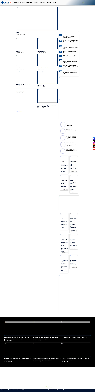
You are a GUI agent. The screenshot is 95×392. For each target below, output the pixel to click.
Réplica (64, 389)
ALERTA (18, 51)
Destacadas (29, 2)
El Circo (22, 2)
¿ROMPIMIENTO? (41, 51)
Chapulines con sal (20, 91)
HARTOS (18, 67)
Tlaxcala (35, 2)
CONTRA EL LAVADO (42, 67)
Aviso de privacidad (58, 389)
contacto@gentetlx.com (47, 386)
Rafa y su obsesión (41, 85)
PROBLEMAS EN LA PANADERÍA (24, 84)
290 (17, 33)
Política (49, 2)
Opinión (16, 2)
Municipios (42, 2)
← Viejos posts (19, 111)
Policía (54, 2)
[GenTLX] (47, 373)
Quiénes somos (51, 389)
